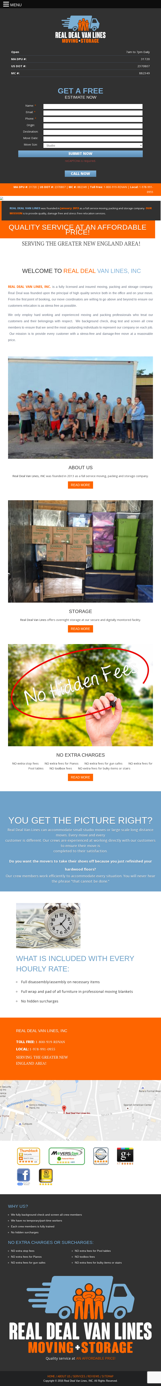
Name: (30, 105)
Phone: (30, 118)
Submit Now (80, 153)
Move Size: (31, 144)
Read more (80, 485)
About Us (64, 1376)
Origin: (31, 125)
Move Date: (30, 138)
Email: (31, 112)
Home (51, 1376)
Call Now (80, 173)
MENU (16, 5)
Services (79, 1376)
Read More (85, 414)
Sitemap (107, 1376)
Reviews (93, 1376)
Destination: (30, 131)
